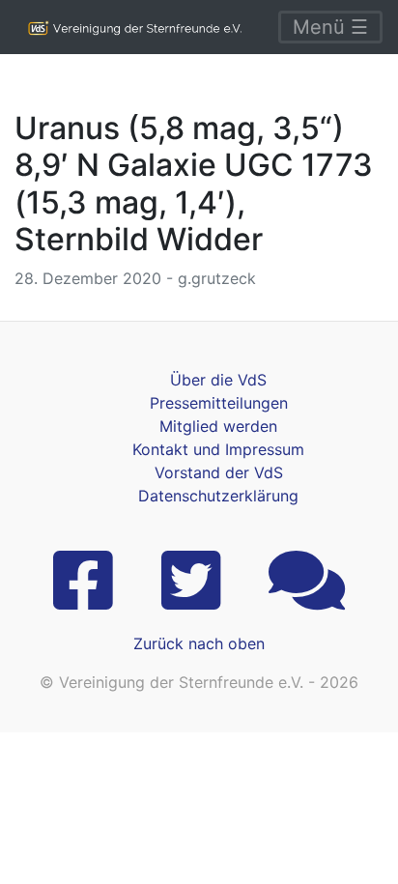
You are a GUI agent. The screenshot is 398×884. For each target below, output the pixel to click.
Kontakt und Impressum (218, 449)
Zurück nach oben (199, 643)
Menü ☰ (330, 27)
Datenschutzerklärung (218, 495)
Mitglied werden (218, 426)
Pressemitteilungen (219, 403)
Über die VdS (218, 379)
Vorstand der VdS (219, 472)
